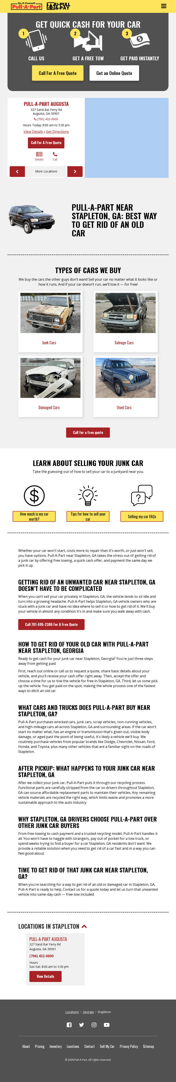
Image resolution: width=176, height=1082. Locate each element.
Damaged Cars (49, 407)
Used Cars (124, 407)
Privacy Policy (129, 1046)
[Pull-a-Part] (40, 6)
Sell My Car (107, 1046)
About (26, 1046)
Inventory (56, 1046)
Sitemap (148, 1046)
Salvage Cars (124, 342)
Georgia (88, 1012)
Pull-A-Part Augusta (46, 103)
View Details (33, 131)
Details (39, 159)
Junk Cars (49, 342)
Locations (72, 1012)
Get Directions (57, 131)
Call (55, 159)
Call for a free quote (88, 432)
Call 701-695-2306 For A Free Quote (51, 624)
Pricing (39, 1046)
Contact (89, 1046)
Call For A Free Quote (58, 73)
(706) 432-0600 (47, 119)
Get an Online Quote (114, 73)
